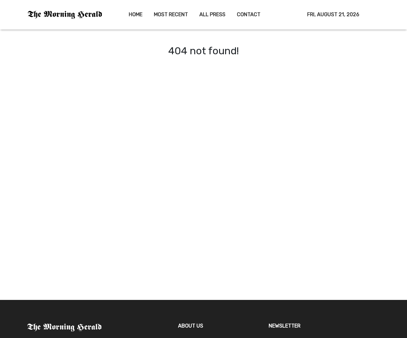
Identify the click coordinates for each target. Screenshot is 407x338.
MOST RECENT (171, 14)
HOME (135, 14)
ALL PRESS (212, 14)
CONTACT (248, 14)
